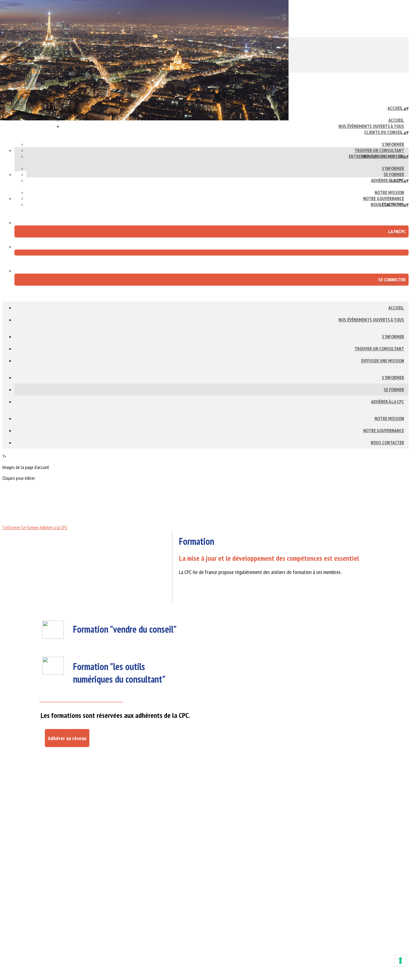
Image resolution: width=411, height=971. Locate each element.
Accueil (396, 120)
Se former (394, 174)
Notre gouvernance (383, 198)
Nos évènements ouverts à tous (371, 126)
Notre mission (389, 192)
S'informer (393, 144)
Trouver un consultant (379, 150)
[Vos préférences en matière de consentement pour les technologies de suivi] (400, 960)
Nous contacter (387, 442)
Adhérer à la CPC (387, 180)
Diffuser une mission (382, 361)
